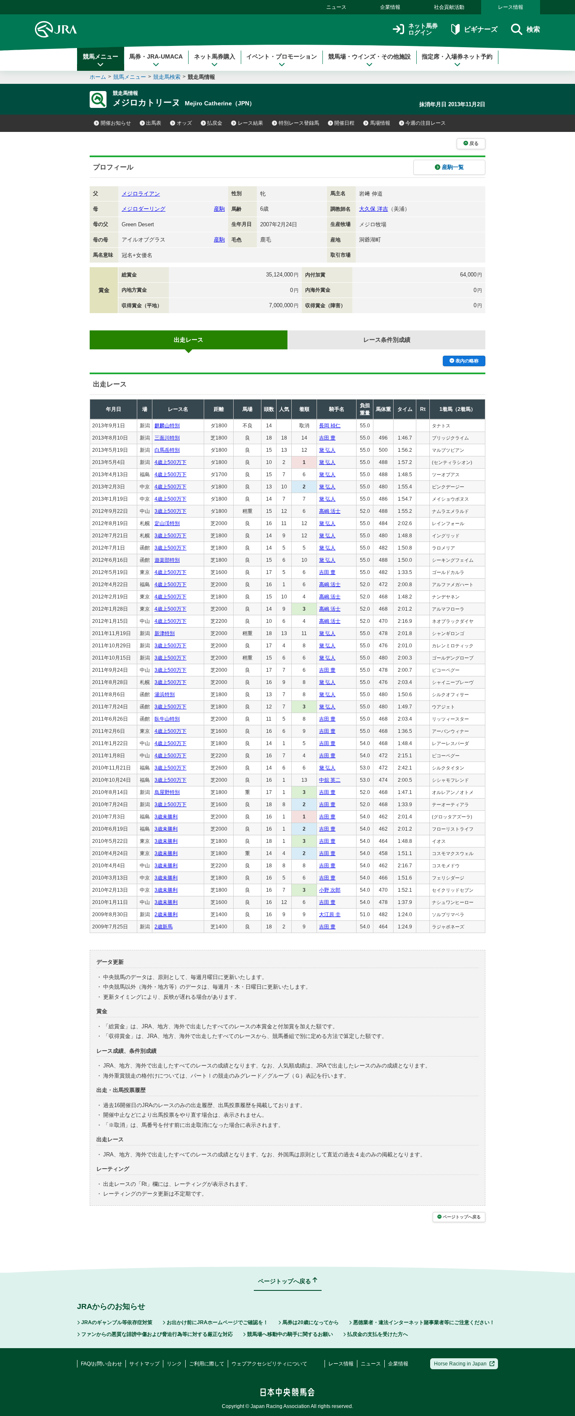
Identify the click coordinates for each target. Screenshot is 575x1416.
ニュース (336, 7)
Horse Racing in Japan (460, 1364)
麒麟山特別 (167, 426)
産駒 (219, 209)
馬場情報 (380, 123)
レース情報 (510, 7)
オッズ (184, 123)
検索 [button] (533, 29)
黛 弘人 (327, 450)
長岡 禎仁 (330, 426)
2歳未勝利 (166, 914)
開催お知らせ (116, 123)
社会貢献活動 (449, 7)
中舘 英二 (330, 780)
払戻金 (214, 123)
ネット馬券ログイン (423, 29)
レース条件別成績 (386, 339)
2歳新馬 (163, 927)
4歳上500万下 (170, 462)
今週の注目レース (425, 123)
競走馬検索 (167, 77)
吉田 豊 (327, 438)
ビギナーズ (480, 29)
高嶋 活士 (330, 511)
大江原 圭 (330, 914)
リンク (174, 1364)
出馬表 (153, 123)
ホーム (98, 77)
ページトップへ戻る (462, 1217)
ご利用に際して (206, 1364)
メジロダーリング (143, 209)
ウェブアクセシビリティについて (269, 1364)
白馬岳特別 (167, 450)
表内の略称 (467, 360)
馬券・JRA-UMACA (156, 56)
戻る (474, 143)
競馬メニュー (100, 56)
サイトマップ (144, 1364)
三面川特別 (167, 438)
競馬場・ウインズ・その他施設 (369, 56)
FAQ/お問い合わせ (101, 1364)
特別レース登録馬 (299, 123)
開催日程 (344, 123)
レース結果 (250, 123)
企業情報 (390, 7)
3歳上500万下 (170, 511)
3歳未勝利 (166, 817)
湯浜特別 (164, 694)
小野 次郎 (330, 890)
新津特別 (164, 633)
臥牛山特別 (167, 719)
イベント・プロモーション (281, 56)
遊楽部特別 (167, 560)
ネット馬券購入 (214, 56)
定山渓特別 (167, 523)
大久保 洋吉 (373, 209)
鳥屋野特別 (167, 792)
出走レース (188, 339)
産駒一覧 (453, 167)
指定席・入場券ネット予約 (457, 56)
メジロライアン (141, 193)
